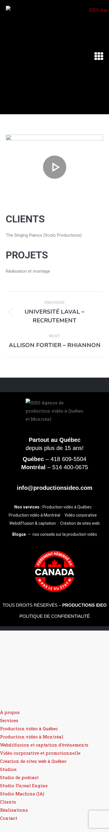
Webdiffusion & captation (32, 523)
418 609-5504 (68, 459)
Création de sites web (80, 523)
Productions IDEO (84, 605)
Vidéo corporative (81, 515)
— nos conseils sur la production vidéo (54, 534)
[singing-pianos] (54, 167)
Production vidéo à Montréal (34, 515)
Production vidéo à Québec (67, 507)
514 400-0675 (70, 467)
